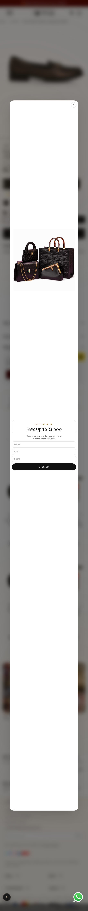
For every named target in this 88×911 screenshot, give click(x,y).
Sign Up (44, 467)
